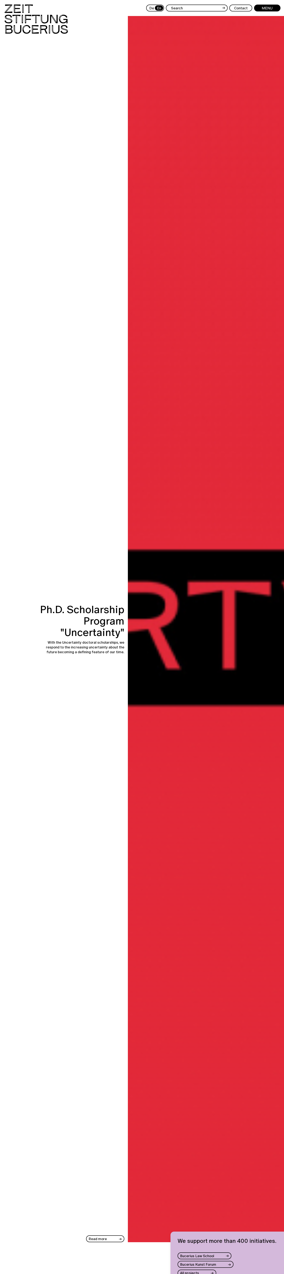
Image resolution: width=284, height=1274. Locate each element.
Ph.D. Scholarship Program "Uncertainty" (82, 621)
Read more (98, 1238)
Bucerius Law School (197, 1255)
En (159, 8)
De (151, 8)
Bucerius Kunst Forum (198, 1264)
